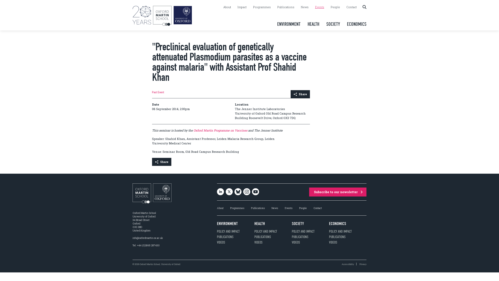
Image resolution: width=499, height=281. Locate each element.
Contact (351, 7)
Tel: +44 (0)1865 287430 (146, 245)
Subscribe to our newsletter (336, 192)
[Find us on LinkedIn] (220, 192)
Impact (242, 7)
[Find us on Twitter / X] (229, 192)
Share (303, 94)
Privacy (362, 264)
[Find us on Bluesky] (238, 192)
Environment (289, 24)
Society (333, 24)
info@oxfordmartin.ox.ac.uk (148, 238)
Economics (356, 24)
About (227, 7)
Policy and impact (228, 231)
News (305, 7)
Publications (285, 7)
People (335, 7)
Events (319, 7)
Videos (221, 242)
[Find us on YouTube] (255, 192)
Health (313, 24)
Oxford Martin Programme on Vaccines (220, 130)
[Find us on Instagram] (246, 192)
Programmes (262, 7)
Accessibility (348, 264)
